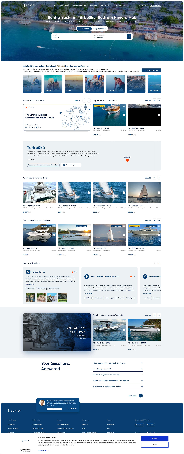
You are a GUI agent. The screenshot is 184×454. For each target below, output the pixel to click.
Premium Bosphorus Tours (66, 428)
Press (84, 428)
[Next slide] (124, 115)
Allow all (155, 438)
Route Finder (61, 433)
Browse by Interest (63, 424)
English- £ (142, 5)
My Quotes (11, 424)
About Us (85, 424)
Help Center (111, 424)
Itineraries (11, 433)
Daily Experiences (99, 29)
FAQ (108, 428)
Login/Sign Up (155, 5)
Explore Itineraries (151, 70)
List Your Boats (37, 424)
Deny (155, 444)
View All (77, 100)
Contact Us (110, 433)
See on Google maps (72, 165)
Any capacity (99, 36)
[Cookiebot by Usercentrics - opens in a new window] (25, 450)
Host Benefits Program (89, 433)
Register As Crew (38, 428)
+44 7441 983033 (72, 408)
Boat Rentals (84, 29)
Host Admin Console (39, 433)
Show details (42, 450)
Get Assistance (54, 408)
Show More (30, 159)
